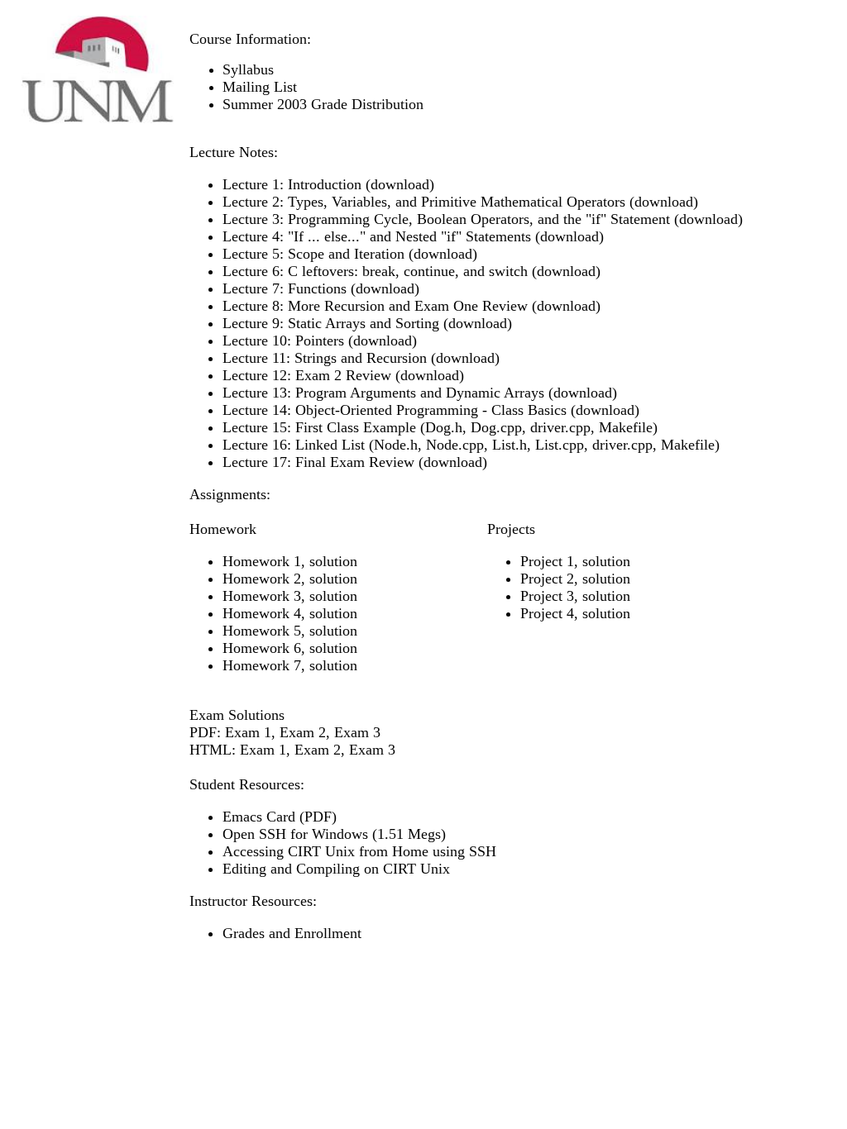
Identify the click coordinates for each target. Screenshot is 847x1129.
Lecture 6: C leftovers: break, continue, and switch (375, 271)
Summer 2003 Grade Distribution (323, 104)
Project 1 (547, 561)
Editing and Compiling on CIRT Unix (336, 868)
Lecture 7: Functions (285, 288)
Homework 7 (262, 665)
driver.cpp (560, 427)
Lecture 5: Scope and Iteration (313, 253)
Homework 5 (262, 630)
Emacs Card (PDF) (280, 816)
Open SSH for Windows (295, 834)
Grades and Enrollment (292, 933)
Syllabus (248, 69)
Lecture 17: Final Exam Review (318, 462)
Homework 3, (266, 596)
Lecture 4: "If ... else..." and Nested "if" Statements (377, 236)
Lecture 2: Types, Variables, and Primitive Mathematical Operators (424, 201)
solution (333, 561)
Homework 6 (262, 648)
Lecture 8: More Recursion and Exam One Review (375, 306)
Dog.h (443, 427)
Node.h (396, 444)
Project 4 (547, 613)
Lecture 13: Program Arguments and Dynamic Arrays (383, 392)
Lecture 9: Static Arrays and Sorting (331, 323)
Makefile (626, 427)
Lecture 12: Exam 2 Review (307, 375)
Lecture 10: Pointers (283, 340)
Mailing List (260, 87)
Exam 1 (248, 732)
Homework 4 (262, 613)
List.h (509, 444)
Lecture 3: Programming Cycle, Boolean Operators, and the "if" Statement (448, 219)
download (400, 184)
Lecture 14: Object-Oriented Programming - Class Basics (395, 410)
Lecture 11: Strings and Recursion (325, 358)
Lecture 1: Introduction (292, 184)
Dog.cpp (496, 427)
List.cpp (559, 444)
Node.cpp (455, 444)
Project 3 (547, 596)
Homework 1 (262, 561)
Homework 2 (262, 578)
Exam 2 (303, 732)
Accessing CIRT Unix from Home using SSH (359, 851)
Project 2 (547, 578)
